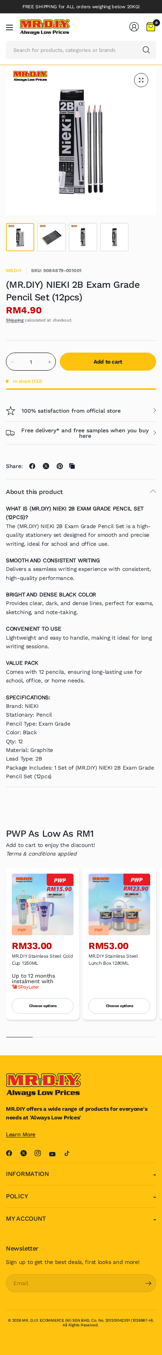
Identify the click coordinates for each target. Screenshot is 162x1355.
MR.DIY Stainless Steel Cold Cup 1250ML (42, 959)
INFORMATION (27, 1174)
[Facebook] (12, 1153)
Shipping (15, 320)
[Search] (146, 50)
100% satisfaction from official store (71, 411)
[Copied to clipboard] (72, 466)
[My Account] (134, 26)
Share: (14, 466)
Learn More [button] (20, 1134)
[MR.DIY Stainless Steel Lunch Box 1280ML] (119, 904)
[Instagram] (41, 1153)
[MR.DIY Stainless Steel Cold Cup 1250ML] (43, 904)
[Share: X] (46, 466)
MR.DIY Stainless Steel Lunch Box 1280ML (113, 959)
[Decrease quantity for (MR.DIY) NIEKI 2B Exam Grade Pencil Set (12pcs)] (12, 362)
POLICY (17, 1196)
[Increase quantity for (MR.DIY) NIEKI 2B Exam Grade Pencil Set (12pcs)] (49, 362)
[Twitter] (26, 1153)
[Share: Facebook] (32, 466)
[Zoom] (141, 80)
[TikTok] (70, 1153)
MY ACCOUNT (26, 1218)
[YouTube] (55, 1154)
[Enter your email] (148, 1283)
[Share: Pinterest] (60, 466)
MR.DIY (13, 270)
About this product (34, 492)
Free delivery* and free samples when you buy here (85, 433)
